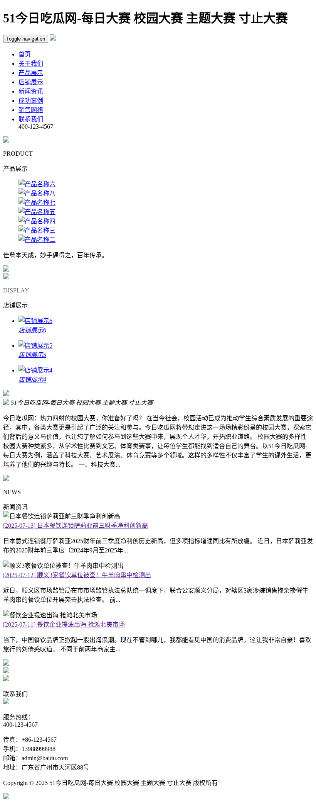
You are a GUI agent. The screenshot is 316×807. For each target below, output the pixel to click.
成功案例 (30, 100)
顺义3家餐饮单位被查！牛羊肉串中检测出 (77, 575)
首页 (24, 54)
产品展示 (30, 73)
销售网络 (30, 110)
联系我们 (30, 119)
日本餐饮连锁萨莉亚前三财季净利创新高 (75, 525)
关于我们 (30, 63)
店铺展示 (30, 82)
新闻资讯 (30, 91)
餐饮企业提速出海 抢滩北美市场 (64, 624)
